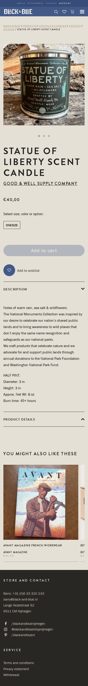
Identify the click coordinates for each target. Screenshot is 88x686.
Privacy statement (16, 669)
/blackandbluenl (23, 635)
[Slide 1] (39, 136)
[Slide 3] (48, 136)
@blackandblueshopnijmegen (32, 629)
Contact (51, 3)
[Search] (54, 11)
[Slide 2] (44, 136)
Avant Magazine (15, 552)
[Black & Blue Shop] (18, 11)
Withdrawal (36, 3)
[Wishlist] (62, 12)
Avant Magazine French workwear (32, 545)
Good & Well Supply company (40, 184)
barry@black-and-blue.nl (20, 599)
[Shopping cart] (70, 12)
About (21, 3)
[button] (80, 11)
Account (65, 3)
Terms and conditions (18, 663)
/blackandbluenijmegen (28, 623)
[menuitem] (21, 3)
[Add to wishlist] (73, 470)
